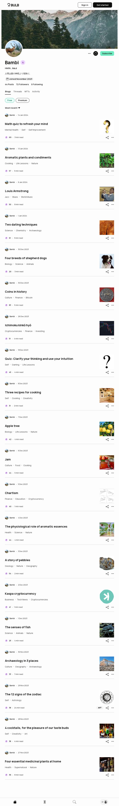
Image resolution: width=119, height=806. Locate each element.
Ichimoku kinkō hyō (18, 325)
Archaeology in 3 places (21, 661)
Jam (8, 459)
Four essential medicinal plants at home (33, 761)
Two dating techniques (21, 224)
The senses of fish (17, 627)
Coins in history (16, 292)
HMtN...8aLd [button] (11, 68)
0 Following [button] (37, 84)
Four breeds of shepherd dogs (26, 258)
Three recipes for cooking (23, 392)
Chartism (11, 493)
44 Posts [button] (9, 84)
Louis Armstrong (16, 191)
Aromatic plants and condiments (28, 157)
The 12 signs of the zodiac (23, 694)
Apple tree (12, 426)
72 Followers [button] (22, 84)
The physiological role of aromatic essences (36, 526)
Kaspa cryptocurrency (20, 594)
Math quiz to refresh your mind (26, 124)
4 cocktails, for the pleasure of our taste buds (37, 728)
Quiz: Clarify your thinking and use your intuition (39, 359)
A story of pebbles (17, 560)
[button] (14, 49)
